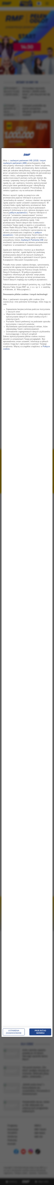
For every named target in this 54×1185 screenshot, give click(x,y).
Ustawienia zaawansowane (13, 1032)
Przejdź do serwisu (40, 1032)
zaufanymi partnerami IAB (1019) (24, 161)
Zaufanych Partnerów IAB (32, 240)
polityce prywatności (18, 213)
